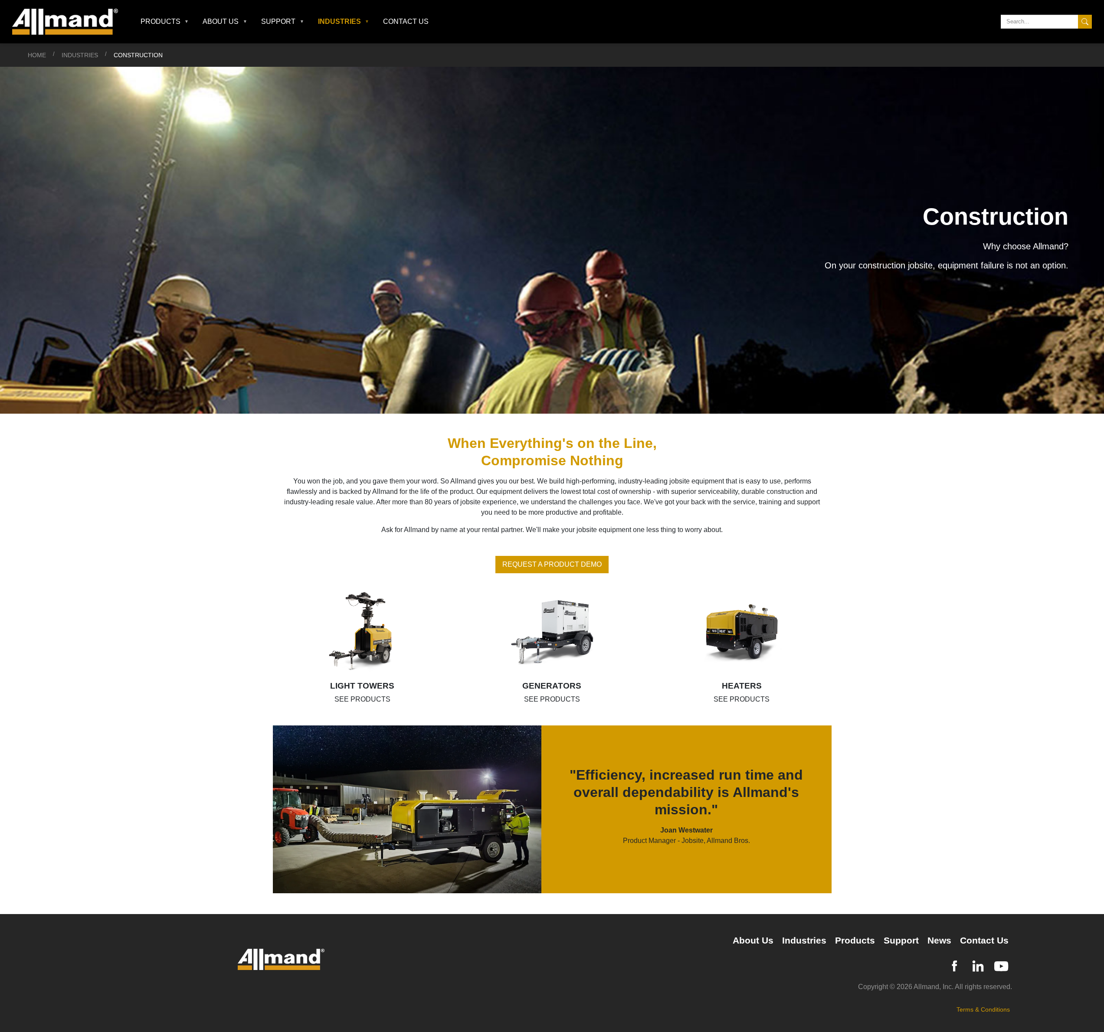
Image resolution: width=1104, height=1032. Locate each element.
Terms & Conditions (983, 1009)
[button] (164, 22)
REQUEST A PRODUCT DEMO (552, 564)
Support (901, 940)
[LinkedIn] (977, 965)
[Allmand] (68, 21)
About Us (753, 940)
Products (855, 940)
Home (37, 55)
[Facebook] (954, 965)
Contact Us (406, 21)
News (939, 940)
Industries (80, 55)
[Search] (1085, 22)
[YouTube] (1001, 965)
